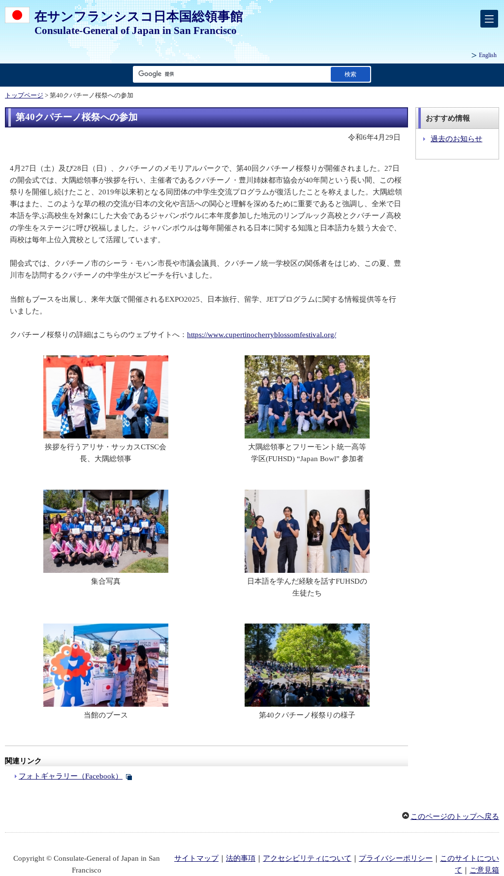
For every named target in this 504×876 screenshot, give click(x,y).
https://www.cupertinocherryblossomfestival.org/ (261, 335)
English (488, 55)
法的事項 (240, 858)
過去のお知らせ (456, 139)
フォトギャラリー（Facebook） (71, 776)
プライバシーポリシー (396, 858)
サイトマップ (196, 858)
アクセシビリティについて (307, 858)
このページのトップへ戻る (454, 816)
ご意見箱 (484, 870)
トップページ (24, 95)
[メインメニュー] (489, 19)
